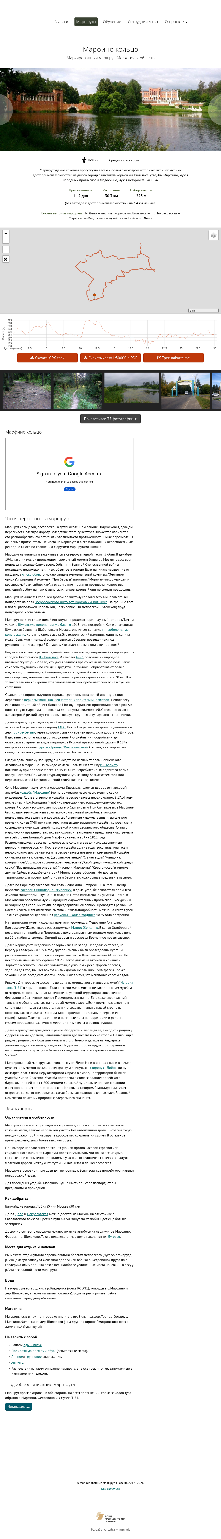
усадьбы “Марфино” (34, 792)
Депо (19, 1214)
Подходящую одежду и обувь (33, 1351)
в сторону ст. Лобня (102, 1067)
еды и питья (33, 1345)
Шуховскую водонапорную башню (44, 624)
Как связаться (110, 1489)
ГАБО (62, 727)
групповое (34, 1356)
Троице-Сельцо (23, 732)
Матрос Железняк (84, 927)
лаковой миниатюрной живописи (46, 890)
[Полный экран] (6, 249)
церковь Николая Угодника (74, 915)
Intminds (124, 1529)
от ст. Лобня (31, 574)
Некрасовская (37, 1214)
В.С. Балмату (109, 765)
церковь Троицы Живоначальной (63, 747)
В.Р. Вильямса (48, 657)
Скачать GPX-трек (49, 357)
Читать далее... (19, 1406)
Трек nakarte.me (175, 357)
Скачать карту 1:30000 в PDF (112, 357)
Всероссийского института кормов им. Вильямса (71, 602)
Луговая (114, 1236)
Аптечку (17, 1362)
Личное (17, 1356)
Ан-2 (79, 657)
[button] (94, 296)
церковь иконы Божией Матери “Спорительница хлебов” (67, 700)
